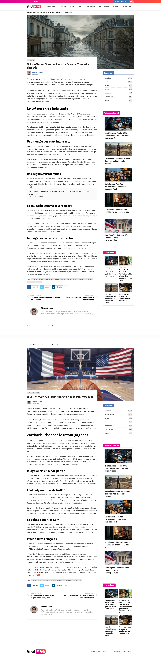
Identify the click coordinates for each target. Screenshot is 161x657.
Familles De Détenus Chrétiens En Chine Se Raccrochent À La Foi (118, 212)
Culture (118, 85)
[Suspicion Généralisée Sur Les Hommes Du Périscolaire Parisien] (118, 149)
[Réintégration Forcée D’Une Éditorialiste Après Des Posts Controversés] (118, 124)
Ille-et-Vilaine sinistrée (52, 279)
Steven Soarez (37, 72)
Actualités (31, 60)
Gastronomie (118, 97)
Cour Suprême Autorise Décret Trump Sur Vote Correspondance (117, 237)
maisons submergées (85, 279)
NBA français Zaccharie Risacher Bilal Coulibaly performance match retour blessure (56, 580)
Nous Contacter (122, 1)
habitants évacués (37, 279)
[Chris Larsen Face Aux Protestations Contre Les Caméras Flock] (118, 174)
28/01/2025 (35, 74)
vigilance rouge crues (34, 282)
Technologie (118, 93)
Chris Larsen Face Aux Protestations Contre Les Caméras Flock (115, 186)
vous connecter (36, 326)
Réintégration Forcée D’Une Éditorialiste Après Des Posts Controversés (117, 135)
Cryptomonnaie (118, 82)
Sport (37, 392)
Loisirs (118, 89)
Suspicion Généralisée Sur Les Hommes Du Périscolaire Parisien (117, 161)
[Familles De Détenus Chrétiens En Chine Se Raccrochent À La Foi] (118, 200)
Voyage (118, 100)
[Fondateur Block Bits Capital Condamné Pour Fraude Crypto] (125, 287)
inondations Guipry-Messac (69, 279)
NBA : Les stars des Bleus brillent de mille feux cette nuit (60, 397)
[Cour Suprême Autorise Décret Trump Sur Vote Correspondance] (118, 226)
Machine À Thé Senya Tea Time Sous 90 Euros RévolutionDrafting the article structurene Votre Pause (125, 274)
